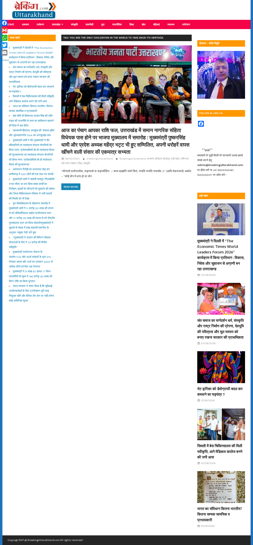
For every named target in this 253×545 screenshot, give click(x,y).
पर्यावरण (40, 24)
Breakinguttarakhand (132, 158)
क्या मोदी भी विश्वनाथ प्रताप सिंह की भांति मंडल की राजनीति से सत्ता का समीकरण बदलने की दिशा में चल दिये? (31, 120)
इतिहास (158, 158)
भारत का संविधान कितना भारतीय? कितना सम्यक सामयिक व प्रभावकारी (219, 514)
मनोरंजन (186, 24)
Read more (71, 186)
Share (5, 60)
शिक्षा (131, 24)
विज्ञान (74, 163)
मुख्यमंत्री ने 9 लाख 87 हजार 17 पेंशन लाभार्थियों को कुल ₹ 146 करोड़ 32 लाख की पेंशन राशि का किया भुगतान (30, 276)
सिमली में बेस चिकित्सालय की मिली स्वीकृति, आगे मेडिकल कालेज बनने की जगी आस (219, 451)
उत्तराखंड (56, 24)
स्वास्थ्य (170, 24)
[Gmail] (5, 30)
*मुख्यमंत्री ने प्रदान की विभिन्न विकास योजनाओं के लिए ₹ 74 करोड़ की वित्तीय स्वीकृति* (30, 242)
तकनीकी (89, 24)
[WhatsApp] (5, 37)
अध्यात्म (25, 24)
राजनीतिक (117, 24)
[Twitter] (5, 45)
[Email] (5, 52)
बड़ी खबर (175, 158)
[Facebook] (5, 23)
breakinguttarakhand (99, 158)
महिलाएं (156, 24)
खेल (143, 24)
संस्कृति (74, 24)
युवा (102, 24)
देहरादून (166, 158)
